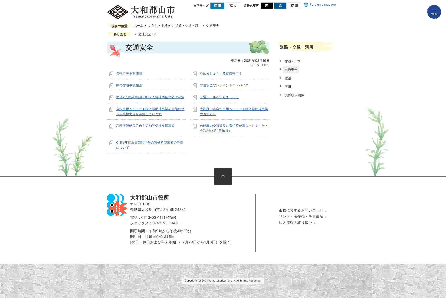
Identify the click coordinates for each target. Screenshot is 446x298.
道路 (288, 78)
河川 (288, 86)
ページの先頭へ (223, 176)
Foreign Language (323, 4)
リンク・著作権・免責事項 (301, 216)
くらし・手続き (159, 25)
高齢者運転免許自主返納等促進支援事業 (145, 126)
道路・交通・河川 (188, 25)
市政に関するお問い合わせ (301, 210)
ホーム (138, 25)
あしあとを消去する (154, 34)
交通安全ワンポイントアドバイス (224, 85)
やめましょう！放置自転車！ (221, 73)
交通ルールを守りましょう (219, 97)
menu (434, 12)
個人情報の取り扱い (295, 222)
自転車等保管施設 (129, 73)
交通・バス (293, 61)
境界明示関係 (294, 95)
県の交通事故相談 (129, 85)
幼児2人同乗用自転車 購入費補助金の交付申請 (150, 97)
